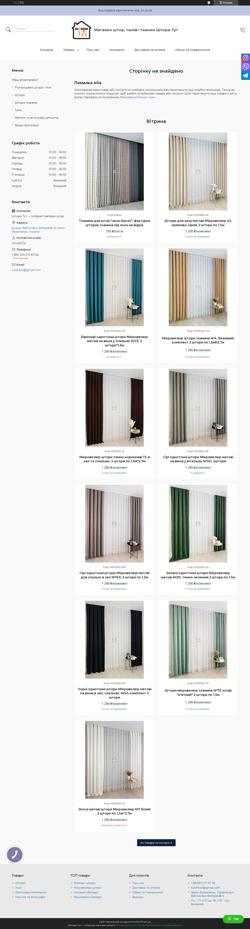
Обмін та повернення (192, 50)
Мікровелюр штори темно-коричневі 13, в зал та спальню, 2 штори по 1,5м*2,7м (114, 459)
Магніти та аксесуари (30, 897)
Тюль (18, 110)
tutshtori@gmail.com (26, 270)
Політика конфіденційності (165, 925)
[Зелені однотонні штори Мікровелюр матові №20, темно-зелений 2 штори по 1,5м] (198, 524)
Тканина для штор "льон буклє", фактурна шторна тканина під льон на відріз (114, 223)
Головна (46, 50)
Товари (69, 50)
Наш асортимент (25, 80)
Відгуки (137, 897)
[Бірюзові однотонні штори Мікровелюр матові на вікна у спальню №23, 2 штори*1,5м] (114, 287)
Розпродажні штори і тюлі (33, 87)
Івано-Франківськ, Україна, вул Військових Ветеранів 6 (212, 894)
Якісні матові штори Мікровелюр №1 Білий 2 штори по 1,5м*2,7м (114, 811)
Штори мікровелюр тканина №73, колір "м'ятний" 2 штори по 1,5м (198, 693)
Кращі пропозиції (26, 125)
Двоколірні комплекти (30, 892)
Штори (20, 95)
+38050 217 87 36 (203, 883)
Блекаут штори (84, 883)
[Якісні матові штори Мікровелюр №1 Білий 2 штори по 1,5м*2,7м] (114, 760)
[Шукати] (8, 30)
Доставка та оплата (150, 50)
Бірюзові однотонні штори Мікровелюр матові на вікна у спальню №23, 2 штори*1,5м (114, 341)
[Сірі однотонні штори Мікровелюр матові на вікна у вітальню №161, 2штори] (198, 408)
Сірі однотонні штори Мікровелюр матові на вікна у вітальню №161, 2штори (198, 459)
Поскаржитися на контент (131, 925)
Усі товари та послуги (154, 842)
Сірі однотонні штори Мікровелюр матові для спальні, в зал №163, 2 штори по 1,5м (114, 575)
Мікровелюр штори (87, 887)
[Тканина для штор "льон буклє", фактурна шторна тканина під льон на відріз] (114, 171)
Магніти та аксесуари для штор (37, 117)
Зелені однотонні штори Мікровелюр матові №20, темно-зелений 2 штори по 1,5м (198, 575)
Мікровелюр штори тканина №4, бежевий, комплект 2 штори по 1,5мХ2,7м (198, 340)
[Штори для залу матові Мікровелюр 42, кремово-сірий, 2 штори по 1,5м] (198, 171)
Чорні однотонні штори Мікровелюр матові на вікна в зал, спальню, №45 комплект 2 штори (114, 693)
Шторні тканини (26, 102)
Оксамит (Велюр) (86, 892)
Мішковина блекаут (88, 897)
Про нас (93, 50)
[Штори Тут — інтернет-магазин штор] (81, 30)
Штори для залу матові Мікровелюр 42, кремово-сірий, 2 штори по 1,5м (198, 223)
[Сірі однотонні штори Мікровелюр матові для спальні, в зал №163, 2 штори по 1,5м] (114, 524)
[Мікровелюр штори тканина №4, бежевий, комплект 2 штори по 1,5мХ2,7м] (198, 287)
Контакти (117, 50)
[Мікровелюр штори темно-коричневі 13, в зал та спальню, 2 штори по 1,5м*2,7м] (114, 408)
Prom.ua (146, 921)
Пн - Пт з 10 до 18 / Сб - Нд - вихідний (211, 902)
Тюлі (18, 887)
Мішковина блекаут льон (137, 97)
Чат (236, 919)
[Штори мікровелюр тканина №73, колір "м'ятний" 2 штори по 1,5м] (198, 640)
